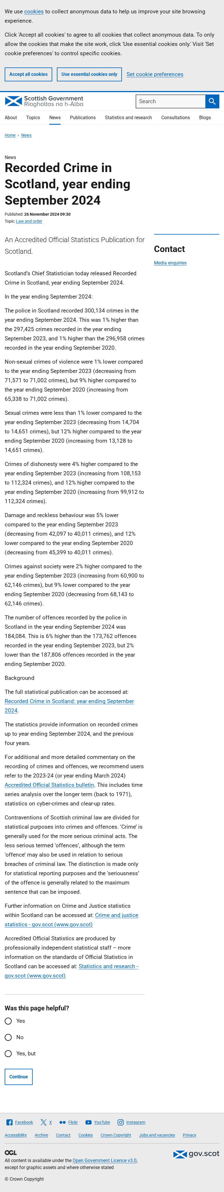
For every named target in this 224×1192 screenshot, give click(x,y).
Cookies (85, 1135)
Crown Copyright (116, 1135)
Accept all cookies (28, 74)
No (20, 1037)
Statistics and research (128, 117)
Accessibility (16, 1135)
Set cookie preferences (155, 74)
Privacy (189, 1135)
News (55, 117)
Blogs (205, 117)
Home (10, 135)
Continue (18, 1077)
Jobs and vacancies (157, 1135)
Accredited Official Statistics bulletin (49, 785)
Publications (83, 117)
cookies (34, 11)
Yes (20, 1021)
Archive (41, 1135)
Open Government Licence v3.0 (104, 1160)
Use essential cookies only (89, 74)
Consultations (175, 117)
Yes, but (26, 1053)
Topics (33, 117)
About (11, 117)
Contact (63, 1135)
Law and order (29, 221)
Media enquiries (170, 263)
